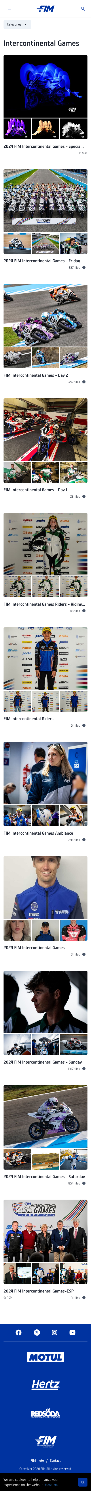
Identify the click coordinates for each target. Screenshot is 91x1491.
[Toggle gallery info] (83, 267)
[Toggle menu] (9, 9)
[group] (45, 110)
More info (51, 1485)
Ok (83, 1482)
